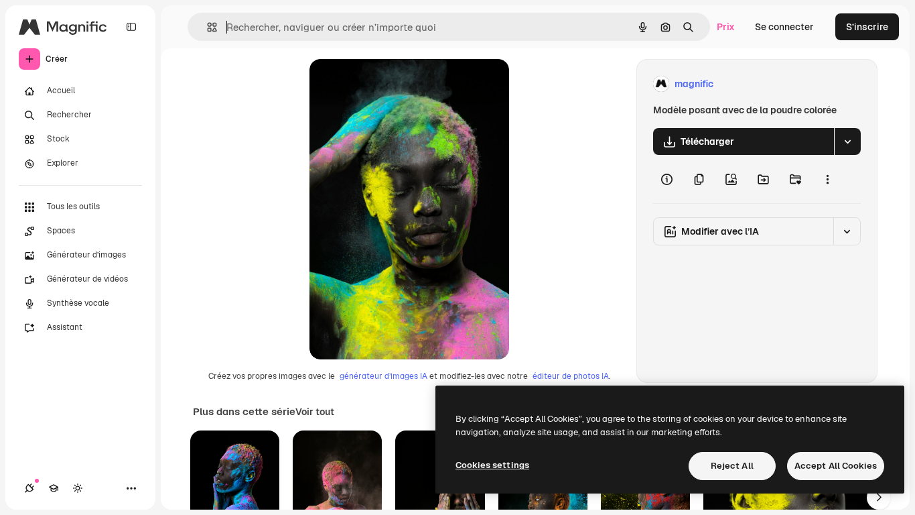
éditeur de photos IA (571, 376)
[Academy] (53, 488)
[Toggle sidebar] (131, 27)
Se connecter (784, 27)
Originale (397, 84)
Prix (726, 27)
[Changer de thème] (77, 488)
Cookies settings (492, 465)
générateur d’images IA (383, 376)
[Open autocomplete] (206, 27)
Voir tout (314, 412)
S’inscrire (867, 27)
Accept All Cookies (835, 465)
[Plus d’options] (827, 179)
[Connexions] (29, 488)
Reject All (732, 465)
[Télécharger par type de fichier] (847, 141)
